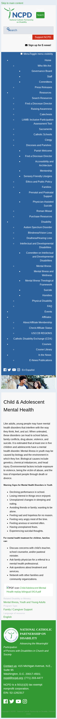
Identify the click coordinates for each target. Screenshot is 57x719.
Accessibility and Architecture (44, 163)
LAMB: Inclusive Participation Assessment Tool (38, 121)
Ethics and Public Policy (39, 181)
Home (48, 60)
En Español (28, 370)
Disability (46, 222)
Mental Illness (43, 266)
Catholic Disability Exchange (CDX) (32, 338)
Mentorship (46, 170)
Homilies (47, 295)
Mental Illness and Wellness (44, 273)
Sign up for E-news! (39, 45)
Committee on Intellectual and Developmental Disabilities (40, 257)
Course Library (44, 349)
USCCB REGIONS (41, 333)
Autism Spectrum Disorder (38, 227)
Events (48, 311)
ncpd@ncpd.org (13, 677)
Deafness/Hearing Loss (39, 238)
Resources (45, 92)
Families (46, 187)
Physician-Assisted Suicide (43, 203)
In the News (44, 355)
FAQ (49, 306)
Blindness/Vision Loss (40, 232)
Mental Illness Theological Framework (39, 282)
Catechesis (46, 114)
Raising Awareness (41, 109)
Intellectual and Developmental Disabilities (37, 245)
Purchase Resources (40, 216)
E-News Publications (40, 360)
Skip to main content (12, 3)
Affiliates (46, 317)
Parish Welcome (43, 150)
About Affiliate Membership (37, 322)
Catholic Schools (43, 134)
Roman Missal (44, 211)
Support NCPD (43, 37)
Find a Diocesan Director (38, 103)
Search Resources (42, 98)
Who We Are (44, 65)
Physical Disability (42, 301)
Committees (45, 82)
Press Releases (43, 87)
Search (40, 9)
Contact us (10, 665)
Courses (46, 344)
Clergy (48, 140)
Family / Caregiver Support (17, 609)
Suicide (48, 290)
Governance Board (42, 71)
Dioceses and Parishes (38, 145)
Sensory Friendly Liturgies (38, 176)
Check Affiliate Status (40, 328)
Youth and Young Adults (32, 602)
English (7, 617)
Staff (49, 76)
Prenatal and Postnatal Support (41, 194)
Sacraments (45, 129)
